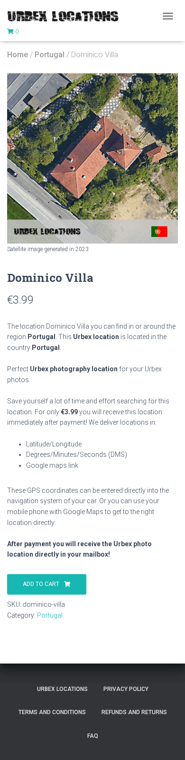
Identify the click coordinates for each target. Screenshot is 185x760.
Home (17, 54)
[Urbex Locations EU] (66, 16)
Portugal (50, 54)
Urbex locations (62, 689)
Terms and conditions (52, 712)
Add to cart (41, 584)
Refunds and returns (134, 712)
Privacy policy (125, 689)
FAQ (92, 736)
